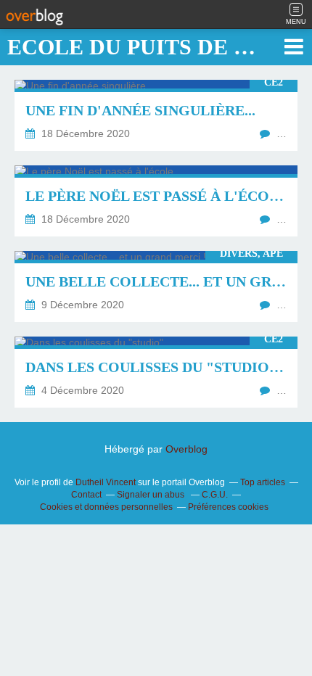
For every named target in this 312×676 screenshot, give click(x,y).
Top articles (262, 482)
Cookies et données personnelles (106, 507)
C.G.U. (215, 495)
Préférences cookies (228, 507)
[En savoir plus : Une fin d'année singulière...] (156, 115)
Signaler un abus (151, 495)
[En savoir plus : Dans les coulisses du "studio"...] (156, 372)
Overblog (186, 449)
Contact (86, 495)
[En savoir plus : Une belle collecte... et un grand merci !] (156, 286)
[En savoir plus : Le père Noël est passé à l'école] (156, 200)
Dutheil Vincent (105, 482)
